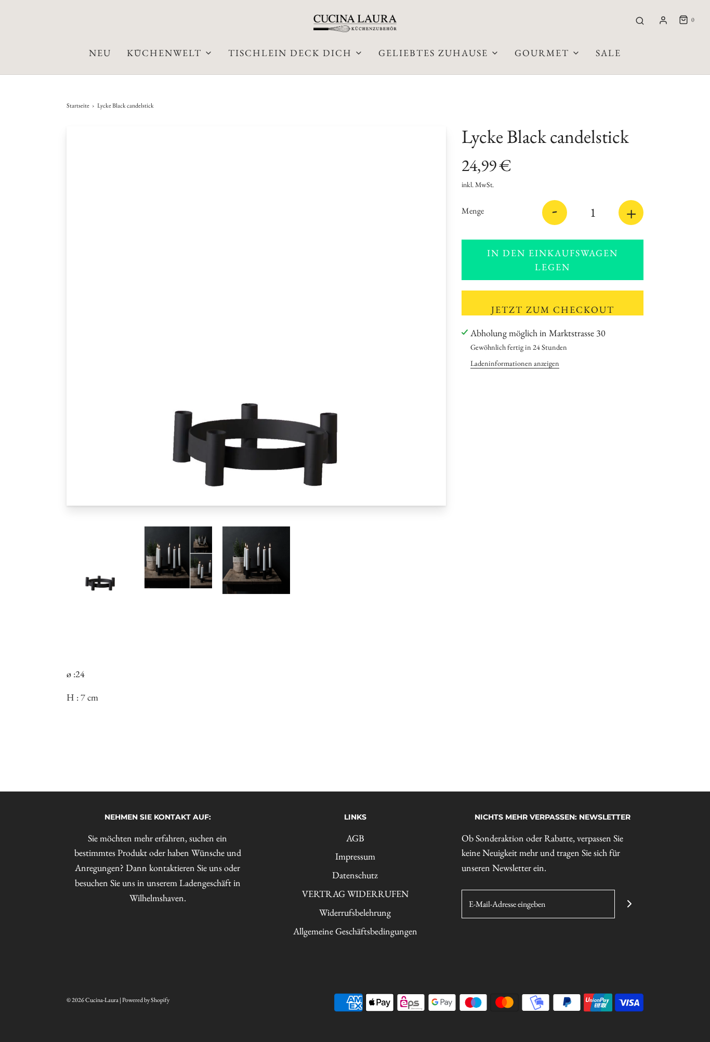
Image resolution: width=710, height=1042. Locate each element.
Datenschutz (355, 875)
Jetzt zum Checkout (552, 309)
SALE (608, 53)
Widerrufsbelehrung (355, 912)
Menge (473, 210)
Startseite (78, 105)
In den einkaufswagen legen (552, 260)
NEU (100, 53)
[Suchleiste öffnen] (639, 20)
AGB (355, 838)
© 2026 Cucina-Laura (93, 1000)
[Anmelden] (663, 20)
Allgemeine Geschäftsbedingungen (355, 931)
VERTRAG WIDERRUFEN (355, 894)
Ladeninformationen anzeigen (514, 363)
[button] (100, 560)
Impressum (355, 856)
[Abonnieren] (629, 904)
